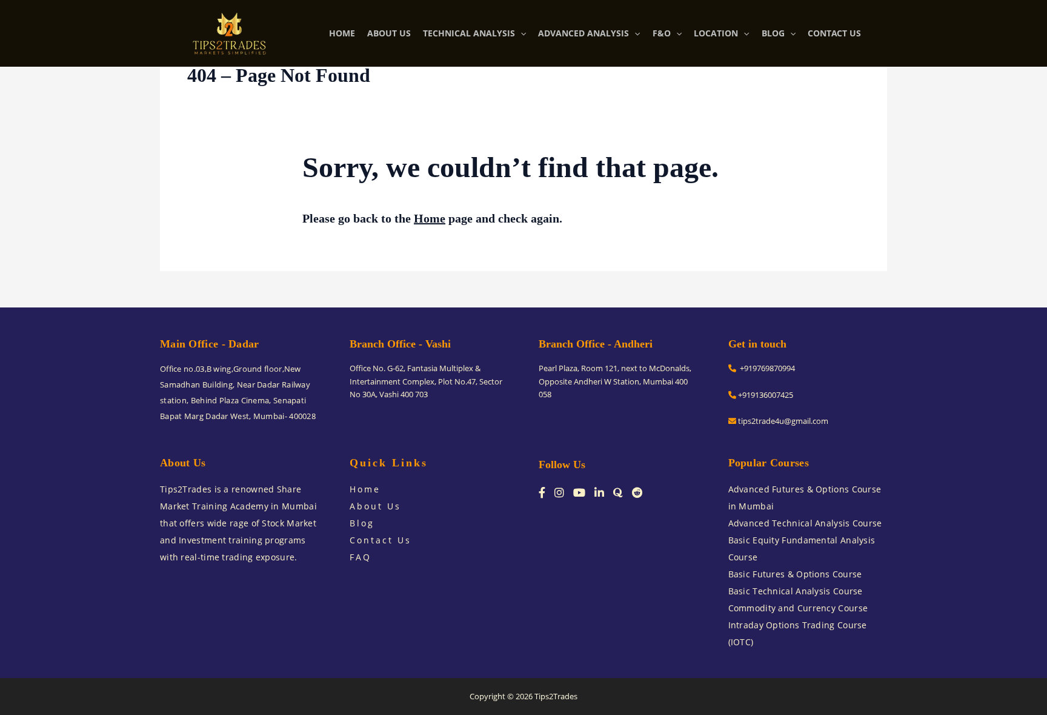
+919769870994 (765, 368)
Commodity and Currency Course (798, 608)
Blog (362, 523)
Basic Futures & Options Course (795, 574)
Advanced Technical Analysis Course (805, 523)
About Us (375, 506)
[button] (520, 33)
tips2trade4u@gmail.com (782, 420)
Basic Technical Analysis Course (795, 591)
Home (429, 218)
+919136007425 (764, 394)
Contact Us (380, 540)
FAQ (360, 557)
